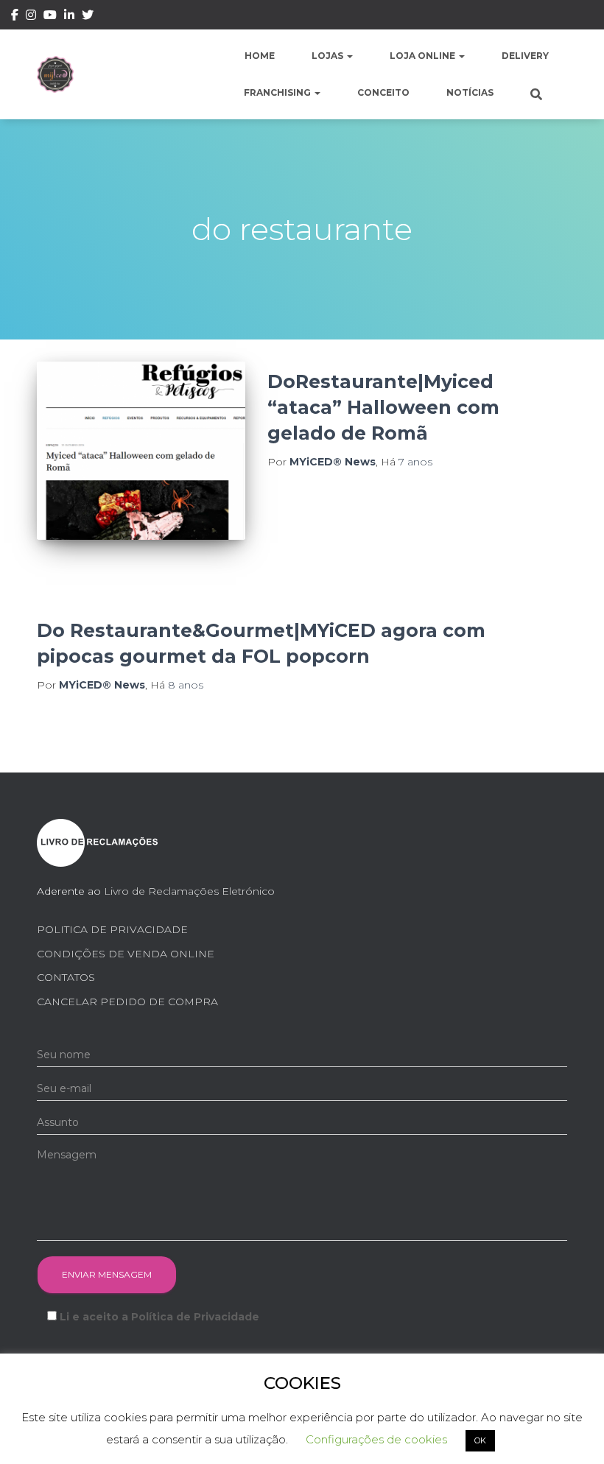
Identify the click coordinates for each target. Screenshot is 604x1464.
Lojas (328, 55)
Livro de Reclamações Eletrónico (189, 891)
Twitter (88, 17)
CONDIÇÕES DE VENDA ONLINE (125, 953)
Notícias (470, 92)
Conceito (383, 92)
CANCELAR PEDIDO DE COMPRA (127, 1001)
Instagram (31, 17)
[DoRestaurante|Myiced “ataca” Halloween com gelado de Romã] (141, 451)
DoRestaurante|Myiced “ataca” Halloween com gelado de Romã (383, 407)
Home (260, 55)
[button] (349, 55)
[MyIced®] (55, 74)
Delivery (525, 55)
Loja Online (423, 55)
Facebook (14, 17)
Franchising (278, 92)
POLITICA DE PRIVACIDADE (112, 929)
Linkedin (69, 17)
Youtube (50, 17)
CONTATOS (66, 977)
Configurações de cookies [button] (376, 1439)
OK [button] (480, 1440)
